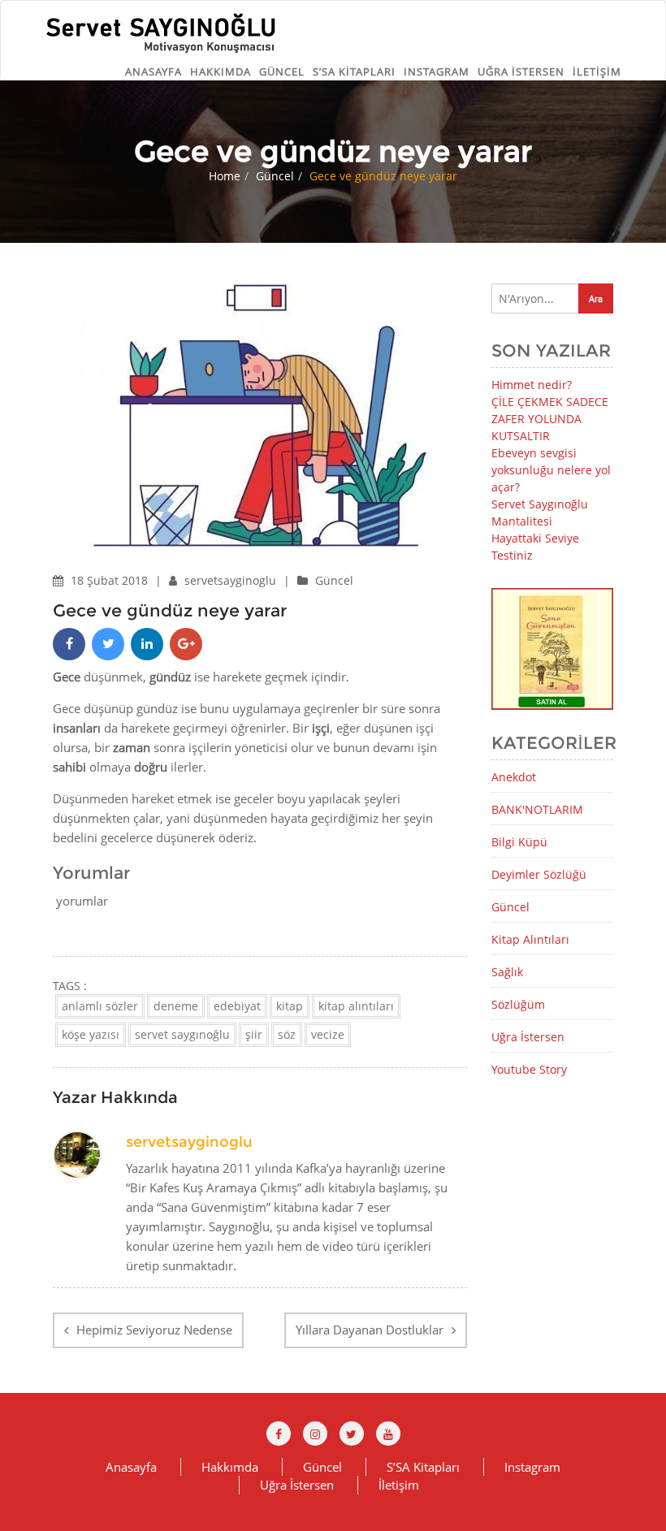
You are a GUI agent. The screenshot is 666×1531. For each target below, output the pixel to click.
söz (287, 1034)
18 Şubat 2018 (111, 580)
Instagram (436, 71)
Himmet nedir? (531, 384)
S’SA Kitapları (354, 71)
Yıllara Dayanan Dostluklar (369, 1329)
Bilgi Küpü (519, 842)
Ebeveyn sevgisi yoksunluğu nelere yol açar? (551, 470)
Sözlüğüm (518, 1004)
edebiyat (237, 1006)
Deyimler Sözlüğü (538, 874)
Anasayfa (153, 71)
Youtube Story (529, 1069)
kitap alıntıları (356, 1006)
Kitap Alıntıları (530, 939)
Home (224, 176)
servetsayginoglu (231, 580)
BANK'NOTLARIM (537, 809)
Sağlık (507, 972)
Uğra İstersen (521, 71)
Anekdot (513, 777)
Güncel (282, 71)
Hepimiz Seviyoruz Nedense (154, 1329)
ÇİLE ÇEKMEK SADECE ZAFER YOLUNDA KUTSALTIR (549, 418)
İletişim (597, 71)
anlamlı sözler (100, 1006)
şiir (253, 1034)
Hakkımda (220, 71)
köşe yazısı (90, 1034)
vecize (327, 1034)
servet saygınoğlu (182, 1034)
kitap (289, 1006)
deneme (176, 1006)
